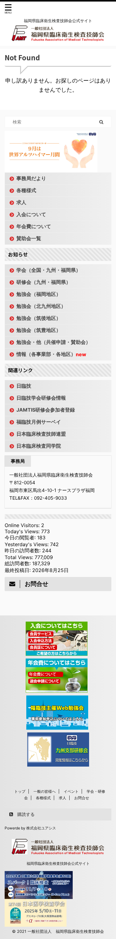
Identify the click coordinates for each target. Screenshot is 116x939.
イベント (71, 791)
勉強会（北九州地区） (41, 306)
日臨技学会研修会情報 (41, 398)
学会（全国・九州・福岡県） (48, 270)
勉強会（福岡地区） (38, 294)
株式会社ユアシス (41, 828)
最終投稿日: (18, 570)
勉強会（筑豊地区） (38, 330)
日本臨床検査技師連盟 (41, 434)
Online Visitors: (23, 525)
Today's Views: (23, 531)
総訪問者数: (18, 563)
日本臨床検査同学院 (38, 446)
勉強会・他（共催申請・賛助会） (53, 342)
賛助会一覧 (28, 238)
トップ (19, 791)
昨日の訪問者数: (23, 550)
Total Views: (20, 557)
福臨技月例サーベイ (38, 422)
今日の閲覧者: (21, 537)
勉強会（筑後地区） (38, 318)
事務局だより (31, 178)
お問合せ (81, 798)
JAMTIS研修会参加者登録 (45, 410)
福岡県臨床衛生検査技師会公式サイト (58, 863)
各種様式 (26, 190)
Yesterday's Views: (27, 544)
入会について (31, 214)
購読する (25, 814)
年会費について (33, 226)
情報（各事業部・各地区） (51, 354)
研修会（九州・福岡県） (43, 282)
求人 (21, 202)
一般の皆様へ (44, 791)
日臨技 (23, 386)
